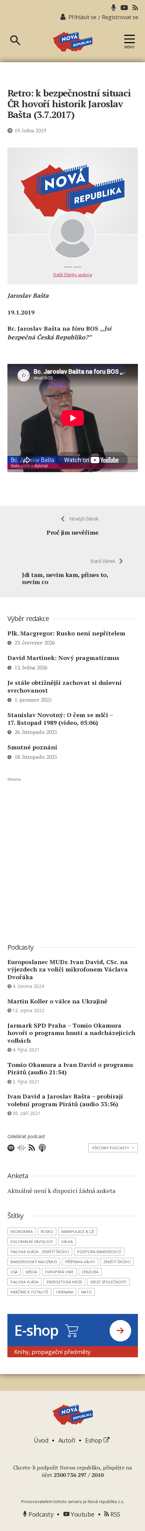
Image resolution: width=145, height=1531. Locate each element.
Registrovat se (120, 17)
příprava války (80, 1261)
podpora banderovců (99, 1251)
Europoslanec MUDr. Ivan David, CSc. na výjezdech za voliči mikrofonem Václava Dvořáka (67, 969)
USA (14, 1271)
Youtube (81, 1514)
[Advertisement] (72, 854)
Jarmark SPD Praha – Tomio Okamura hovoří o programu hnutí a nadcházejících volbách (71, 1032)
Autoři (66, 1440)
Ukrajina (64, 1291)
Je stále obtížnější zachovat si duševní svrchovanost (64, 686)
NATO (86, 1291)
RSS (114, 1514)
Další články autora (72, 275)
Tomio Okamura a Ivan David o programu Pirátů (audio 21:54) (70, 1068)
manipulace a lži (77, 1231)
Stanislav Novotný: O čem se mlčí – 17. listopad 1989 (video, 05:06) (60, 719)
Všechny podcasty (113, 1147)
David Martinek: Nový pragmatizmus (63, 658)
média (31, 1271)
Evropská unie (59, 1271)
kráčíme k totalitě (29, 1291)
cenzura (90, 1271)
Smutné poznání (32, 747)
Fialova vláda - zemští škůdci (39, 1251)
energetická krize (64, 1281)
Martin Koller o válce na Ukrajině (57, 1001)
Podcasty (40, 1514)
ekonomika (21, 1231)
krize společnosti (108, 1281)
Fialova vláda (24, 1281)
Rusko (47, 1231)
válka (67, 1241)
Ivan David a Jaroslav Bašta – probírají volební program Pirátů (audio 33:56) (65, 1100)
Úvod (41, 1440)
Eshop (94, 1440)
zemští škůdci (116, 1261)
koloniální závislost (31, 1241)
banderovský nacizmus (33, 1261)
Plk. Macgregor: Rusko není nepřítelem (66, 633)
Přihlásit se (82, 17)
